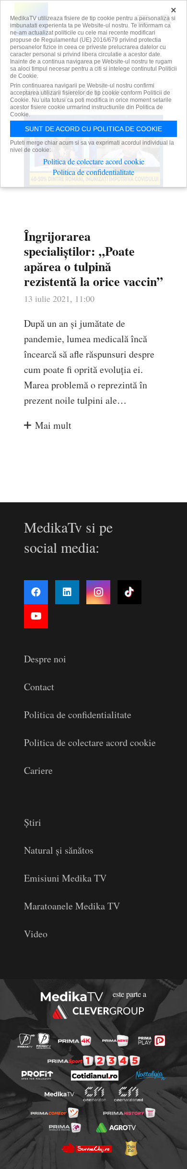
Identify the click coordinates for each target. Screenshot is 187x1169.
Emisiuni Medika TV (65, 877)
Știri (32, 822)
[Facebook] (36, 592)
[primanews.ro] (115, 1040)
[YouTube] (36, 616)
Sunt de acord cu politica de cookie (93, 129)
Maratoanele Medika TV (72, 905)
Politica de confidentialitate (77, 714)
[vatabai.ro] (131, 1148)
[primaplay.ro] (151, 1040)
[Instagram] (98, 592)
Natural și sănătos (59, 850)
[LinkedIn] (67, 592)
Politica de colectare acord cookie (90, 742)
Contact (39, 686)
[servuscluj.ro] (86, 1148)
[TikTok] (129, 592)
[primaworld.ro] (65, 1127)
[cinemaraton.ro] (94, 1094)
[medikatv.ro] (59, 1094)
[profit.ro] (37, 1075)
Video (35, 933)
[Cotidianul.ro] (94, 1075)
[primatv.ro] (26, 1041)
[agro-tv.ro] (116, 1127)
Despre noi (45, 658)
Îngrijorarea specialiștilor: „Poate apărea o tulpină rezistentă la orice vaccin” (93, 258)
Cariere (38, 770)
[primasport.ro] (93, 1061)
